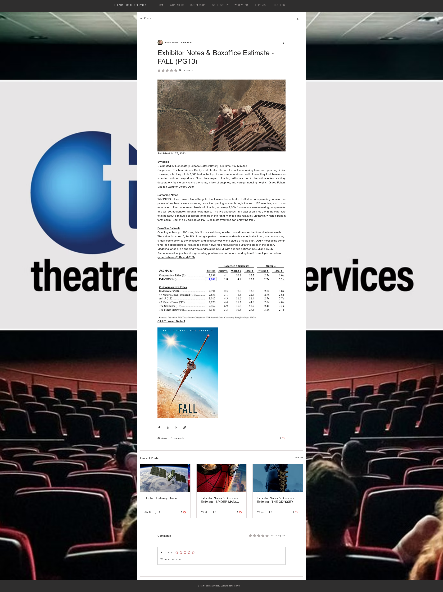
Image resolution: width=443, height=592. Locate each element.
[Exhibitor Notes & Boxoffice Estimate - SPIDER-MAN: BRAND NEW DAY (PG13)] (222, 478)
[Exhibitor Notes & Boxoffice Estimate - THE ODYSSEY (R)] (278, 478)
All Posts (145, 18)
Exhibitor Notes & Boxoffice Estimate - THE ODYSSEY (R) (275, 499)
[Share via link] (184, 427)
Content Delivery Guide (160, 498)
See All (299, 457)
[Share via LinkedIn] (176, 427)
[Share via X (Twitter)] (167, 427)
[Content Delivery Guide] (165, 478)
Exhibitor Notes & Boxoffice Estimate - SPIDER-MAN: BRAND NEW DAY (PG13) (219, 499)
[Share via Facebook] (159, 427)
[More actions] (283, 42)
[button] (298, 18)
